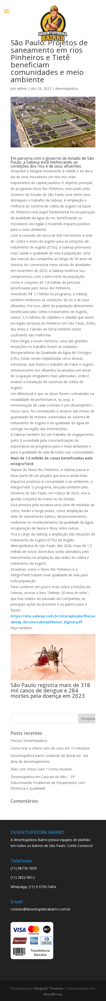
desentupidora (66, 88)
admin (22, 88)
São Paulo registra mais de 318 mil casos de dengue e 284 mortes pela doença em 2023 (50, 690)
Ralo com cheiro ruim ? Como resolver (41, 769)
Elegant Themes (48, 988)
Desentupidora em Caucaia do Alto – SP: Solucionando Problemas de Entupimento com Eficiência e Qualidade (48, 782)
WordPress (53, 994)
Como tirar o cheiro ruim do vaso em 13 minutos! (50, 748)
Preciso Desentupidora (29, 740)
